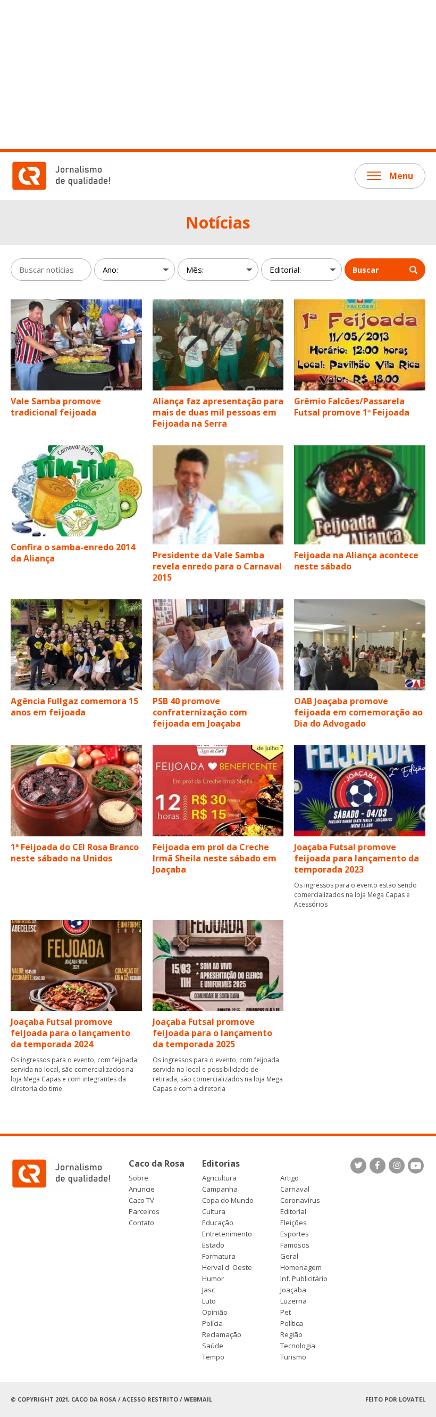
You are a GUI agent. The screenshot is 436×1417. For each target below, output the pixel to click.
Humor (213, 1278)
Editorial (293, 1211)
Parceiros (144, 1211)
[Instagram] (397, 1166)
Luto (209, 1301)
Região (291, 1334)
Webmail (198, 1399)
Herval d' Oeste (227, 1267)
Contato (141, 1222)
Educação (217, 1222)
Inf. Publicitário (304, 1278)
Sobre (138, 1178)
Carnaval (294, 1189)
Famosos (294, 1245)
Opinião (215, 1312)
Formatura (219, 1256)
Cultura (213, 1211)
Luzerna (293, 1301)
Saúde (212, 1345)
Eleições (293, 1222)
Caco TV (141, 1200)
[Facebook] (377, 1166)
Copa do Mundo (228, 1200)
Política (291, 1323)
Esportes (294, 1234)
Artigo (289, 1178)
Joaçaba (293, 1289)
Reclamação (221, 1334)
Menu (401, 176)
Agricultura (219, 1178)
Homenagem (301, 1267)
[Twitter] (358, 1166)
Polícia (212, 1323)
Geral (289, 1256)
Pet (285, 1312)
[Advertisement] (218, 74)
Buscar (366, 270)
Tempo (213, 1357)
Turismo (293, 1357)
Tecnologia (297, 1345)
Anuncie (142, 1189)
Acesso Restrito (150, 1399)
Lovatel (412, 1399)
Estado (213, 1245)
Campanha (220, 1189)
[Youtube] (416, 1166)
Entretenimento (227, 1234)
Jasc (208, 1289)
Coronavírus (300, 1200)
